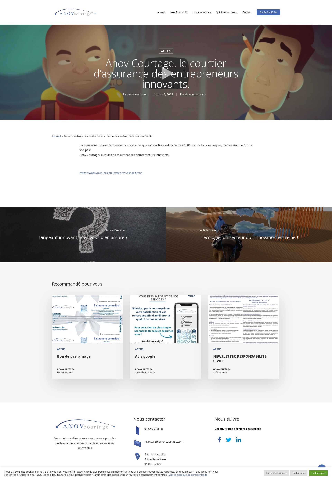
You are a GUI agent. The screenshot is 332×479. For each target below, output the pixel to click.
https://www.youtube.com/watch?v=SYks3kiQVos (111, 173)
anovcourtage (137, 94)
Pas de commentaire (193, 94)
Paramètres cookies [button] (276, 472)
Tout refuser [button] (298, 472)
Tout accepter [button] (318, 472)
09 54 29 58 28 (153, 429)
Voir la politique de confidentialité (188, 474)
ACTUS (166, 51)
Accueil (56, 136)
